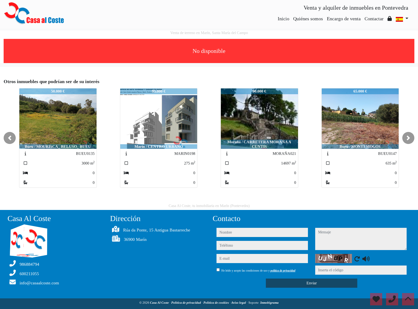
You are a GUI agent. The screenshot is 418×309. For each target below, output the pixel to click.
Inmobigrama (269, 302)
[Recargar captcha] (357, 259)
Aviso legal (239, 302)
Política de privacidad (186, 302)
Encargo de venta (344, 18)
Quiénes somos (308, 18)
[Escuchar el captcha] (366, 259)
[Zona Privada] (390, 18)
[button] (10, 138)
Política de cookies (216, 302)
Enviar (311, 283)
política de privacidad (282, 270)
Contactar (374, 18)
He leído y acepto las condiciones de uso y (258, 270)
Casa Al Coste (160, 302)
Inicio (283, 18)
